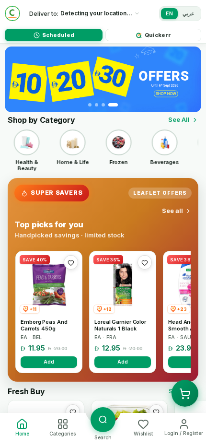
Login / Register (183, 433)
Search (103, 438)
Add (49, 362)
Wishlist (143, 434)
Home (22, 434)
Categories (62, 434)
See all (172, 210)
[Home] (12, 13)
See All (179, 119)
